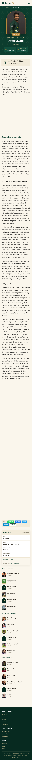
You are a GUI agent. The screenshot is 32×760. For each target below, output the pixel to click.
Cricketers (9, 8)
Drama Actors (5, 717)
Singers (4, 719)
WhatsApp (10, 521)
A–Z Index (4, 743)
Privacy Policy (5, 736)
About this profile (15, 563)
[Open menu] (28, 3)
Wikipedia (6, 559)
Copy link (13, 524)
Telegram (6, 524)
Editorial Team (5, 734)
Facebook (18, 521)
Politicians (4, 721)
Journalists (5, 724)
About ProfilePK (6, 731)
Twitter (24, 521)
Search (3, 746)
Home (3, 8)
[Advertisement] (16, 114)
